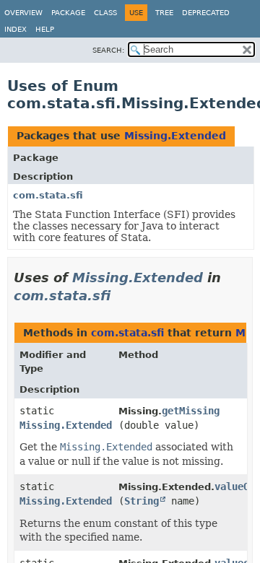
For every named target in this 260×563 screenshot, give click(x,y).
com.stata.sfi (48, 195)
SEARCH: (108, 50)
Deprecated (206, 13)
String (141, 501)
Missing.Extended (175, 135)
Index (15, 29)
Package (68, 13)
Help (44, 29)
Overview (23, 13)
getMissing (191, 410)
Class (105, 13)
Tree (164, 13)
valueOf (234, 486)
